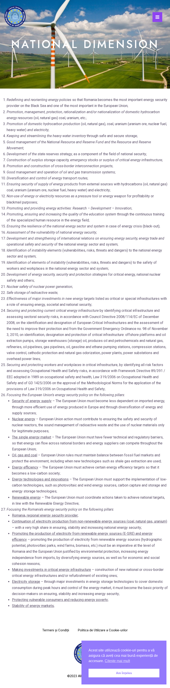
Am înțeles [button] (124, 673)
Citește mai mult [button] (117, 661)
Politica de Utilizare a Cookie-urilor (103, 630)
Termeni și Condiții (55, 630)
